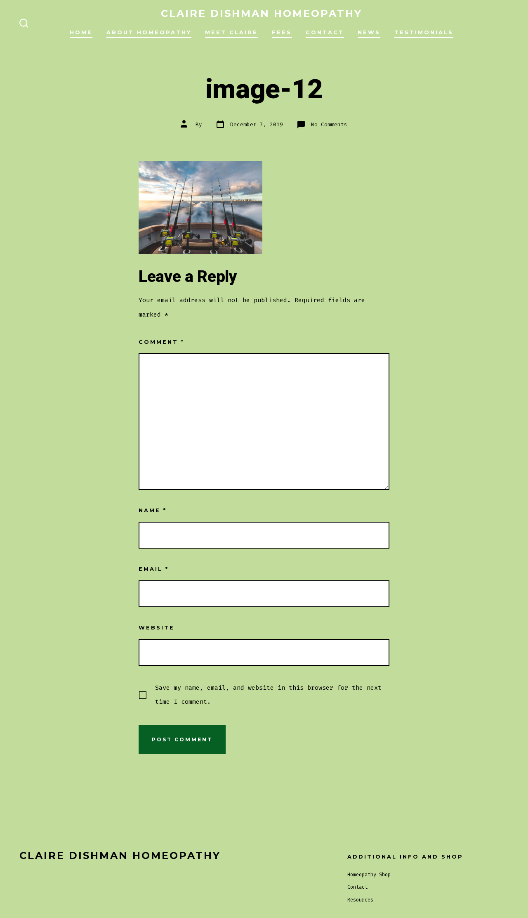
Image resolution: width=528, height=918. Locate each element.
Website (156, 628)
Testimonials (423, 32)
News (369, 32)
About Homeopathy (148, 32)
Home (81, 32)
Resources (360, 900)
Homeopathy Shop (369, 874)
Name (153, 510)
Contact (325, 32)
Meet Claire (231, 32)
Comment (161, 342)
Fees (282, 32)
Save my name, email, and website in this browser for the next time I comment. (268, 695)
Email (154, 569)
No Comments (329, 124)
